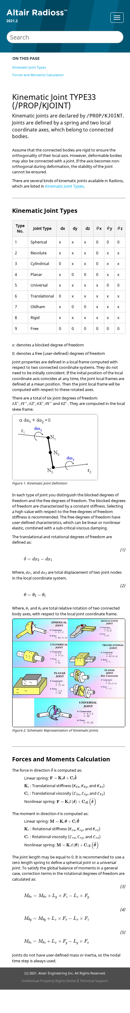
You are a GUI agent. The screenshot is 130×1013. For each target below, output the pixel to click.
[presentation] (97, 228)
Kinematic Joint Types (29, 67)
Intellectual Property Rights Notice (49, 980)
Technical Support (94, 980)
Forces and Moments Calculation (38, 75)
